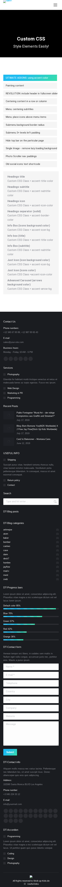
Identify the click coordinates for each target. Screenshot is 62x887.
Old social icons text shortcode (23, 164)
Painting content (15, 85)
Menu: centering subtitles (19, 109)
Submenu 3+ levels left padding (23, 132)
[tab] (30, 78)
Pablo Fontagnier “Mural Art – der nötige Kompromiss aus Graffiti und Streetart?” (36, 414)
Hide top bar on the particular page (25, 140)
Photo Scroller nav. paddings (21, 156)
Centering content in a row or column (26, 101)
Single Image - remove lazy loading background (31, 148)
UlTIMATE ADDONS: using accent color (27, 77)
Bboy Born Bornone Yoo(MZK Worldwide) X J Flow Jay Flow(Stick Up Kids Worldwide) (37, 427)
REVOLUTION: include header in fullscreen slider (32, 93)
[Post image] (8, 415)
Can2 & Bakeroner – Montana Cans (33, 439)
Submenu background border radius (25, 124)
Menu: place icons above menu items (26, 116)
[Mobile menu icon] (55, 5)
